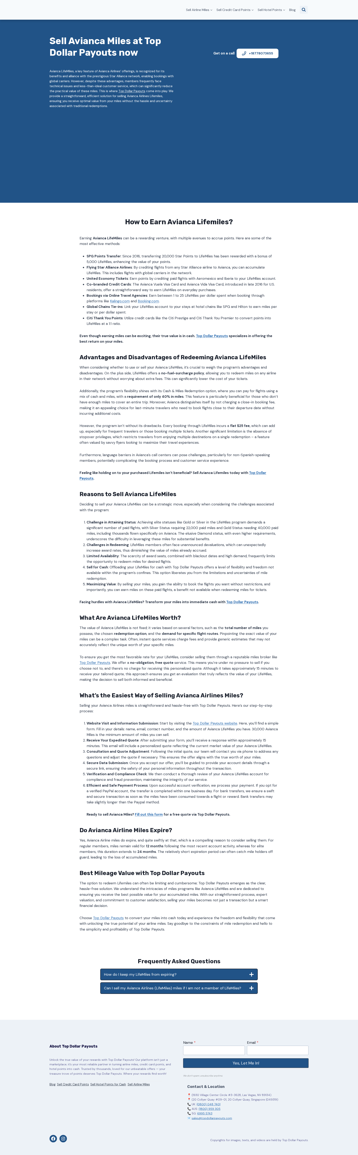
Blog (292, 10)
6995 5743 (204, 1113)
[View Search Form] (304, 10)
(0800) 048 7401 (208, 1104)
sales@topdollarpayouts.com (212, 1118)
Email (252, 1042)
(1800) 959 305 (209, 1109)
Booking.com (148, 301)
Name (189, 1042)
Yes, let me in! (246, 1063)
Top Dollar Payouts (132, 91)
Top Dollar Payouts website (215, 723)
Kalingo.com (120, 301)
